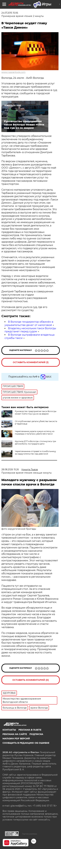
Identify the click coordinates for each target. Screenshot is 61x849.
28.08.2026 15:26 (10, 469)
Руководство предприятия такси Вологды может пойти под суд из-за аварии (35, 412)
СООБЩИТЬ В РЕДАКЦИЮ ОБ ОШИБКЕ (26, 743)
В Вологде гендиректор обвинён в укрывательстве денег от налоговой (29, 323)
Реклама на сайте (15, 734)
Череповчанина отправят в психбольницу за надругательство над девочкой (35, 452)
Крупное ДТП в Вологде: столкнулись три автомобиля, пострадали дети (35, 442)
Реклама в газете (29, 729)
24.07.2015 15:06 (9, 12)
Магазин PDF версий (16, 738)
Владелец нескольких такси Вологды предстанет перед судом (30, 330)
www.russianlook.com (13, 72)
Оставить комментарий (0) (30, 680)
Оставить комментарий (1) (30, 362)
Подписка (36, 734)
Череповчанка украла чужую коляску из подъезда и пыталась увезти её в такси (34, 432)
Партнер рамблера (29, 834)
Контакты (9, 729)
